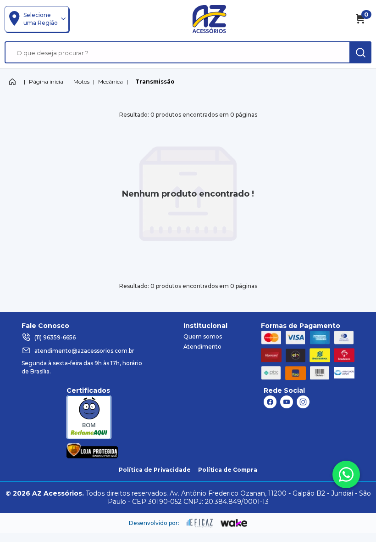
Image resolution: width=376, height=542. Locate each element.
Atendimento (202, 346)
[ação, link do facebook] (270, 401)
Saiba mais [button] (281, 506)
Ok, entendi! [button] (324, 511)
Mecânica (110, 81)
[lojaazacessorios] (209, 19)
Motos (81, 81)
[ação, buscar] (360, 52)
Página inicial (47, 81)
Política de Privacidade (155, 469)
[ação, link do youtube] (286, 401)
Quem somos (202, 336)
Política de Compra (227, 469)
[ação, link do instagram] (303, 401)
